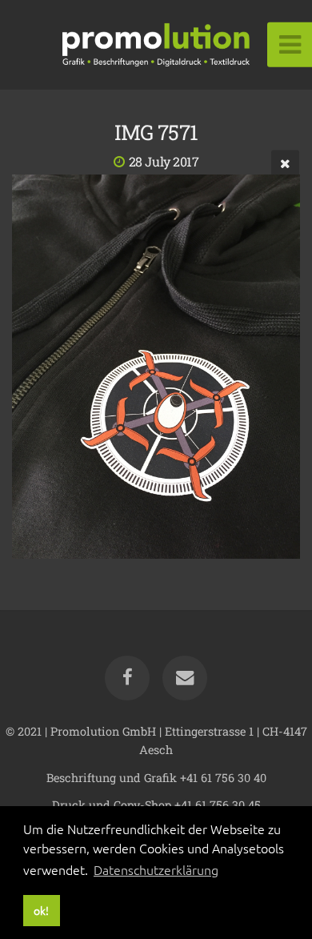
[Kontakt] (184, 678)
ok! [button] (41, 910)
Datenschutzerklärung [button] (156, 869)
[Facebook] (127, 678)
